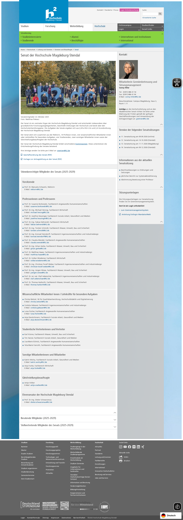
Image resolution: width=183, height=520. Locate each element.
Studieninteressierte (31, 36)
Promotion (50, 470)
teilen (126, 457)
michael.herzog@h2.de (40, 212)
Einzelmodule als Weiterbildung (76, 459)
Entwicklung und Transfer (55, 463)
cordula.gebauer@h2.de (40, 308)
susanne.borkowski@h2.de (41, 206)
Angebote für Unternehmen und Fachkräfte (77, 469)
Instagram (121, 446)
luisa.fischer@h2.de (38, 314)
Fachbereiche (100, 461)
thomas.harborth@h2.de (40, 285)
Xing (143, 446)
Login (23, 518)
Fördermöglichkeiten (78, 486)
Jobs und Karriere (101, 478)
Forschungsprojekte (53, 450)
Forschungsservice (52, 466)
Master (24, 450)
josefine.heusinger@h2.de (41, 218)
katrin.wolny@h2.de (39, 362)
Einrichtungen (100, 464)
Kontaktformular (33, 518)
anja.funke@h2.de (38, 368)
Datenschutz (66, 518)
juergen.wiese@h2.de (39, 273)
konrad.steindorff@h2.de (41, 237)
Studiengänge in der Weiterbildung (77, 448)
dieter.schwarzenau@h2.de (41, 402)
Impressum (55, 518)
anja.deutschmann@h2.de (41, 320)
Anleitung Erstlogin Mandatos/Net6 (136, 214)
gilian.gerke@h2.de (38, 249)
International (127, 40)
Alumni (75, 36)
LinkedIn (139, 446)
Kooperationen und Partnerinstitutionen (78, 494)
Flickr (134, 446)
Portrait (98, 450)
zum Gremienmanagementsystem (134, 210)
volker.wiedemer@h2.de (40, 261)
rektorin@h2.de (37, 189)
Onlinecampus (125, 25)
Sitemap (45, 518)
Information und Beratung (80, 482)
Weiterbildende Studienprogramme (77, 453)
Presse (116, 10)
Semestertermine (27, 475)
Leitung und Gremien (45, 50)
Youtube (126, 446)
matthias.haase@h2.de (40, 255)
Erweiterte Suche (149, 18)
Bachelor (24, 447)
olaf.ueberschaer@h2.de (40, 279)
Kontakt (100, 10)
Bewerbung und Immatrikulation (27, 464)
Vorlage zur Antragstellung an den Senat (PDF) (42, 159)
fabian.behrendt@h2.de (40, 224)
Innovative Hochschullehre (104, 471)
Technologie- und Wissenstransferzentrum (55, 458)
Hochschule (100, 26)
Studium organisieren (29, 468)
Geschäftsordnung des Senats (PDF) (37, 155)
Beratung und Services (103, 474)
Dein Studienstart (27, 479)
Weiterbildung (76, 26)
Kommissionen (81, 144)
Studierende (28, 40)
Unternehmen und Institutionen (136, 36)
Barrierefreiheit (79, 518)
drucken (127, 461)
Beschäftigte (77, 40)
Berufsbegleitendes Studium (28, 458)
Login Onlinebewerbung (129, 10)
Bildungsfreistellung (77, 489)
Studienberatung (27, 472)
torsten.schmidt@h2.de (40, 230)
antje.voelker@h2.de (39, 385)
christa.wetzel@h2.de (39, 302)
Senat (77, 50)
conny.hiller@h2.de (133, 97)
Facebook (130, 446)
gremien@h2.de (63, 151)
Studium (25, 26)
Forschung (50, 26)
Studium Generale (77, 463)
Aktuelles (49, 473)
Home (23, 50)
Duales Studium (27, 454)
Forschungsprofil (52, 447)
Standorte (108, 10)
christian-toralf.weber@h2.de (42, 267)
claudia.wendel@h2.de (40, 243)
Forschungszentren (53, 454)
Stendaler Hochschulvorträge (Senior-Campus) (80, 477)
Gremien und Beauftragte (63, 50)
